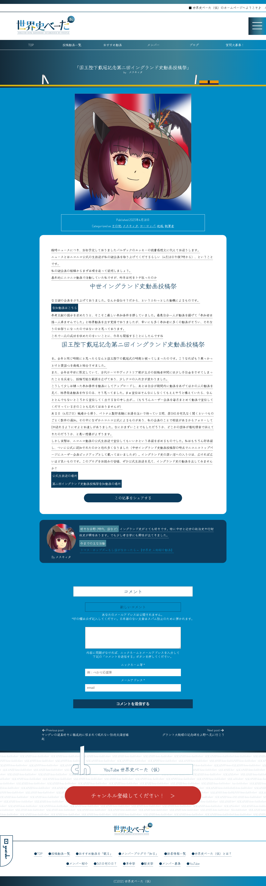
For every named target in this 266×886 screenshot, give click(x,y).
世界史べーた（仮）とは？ (213, 853)
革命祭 (130, 863)
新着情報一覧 (176, 853)
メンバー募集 (171, 863)
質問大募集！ (235, 44)
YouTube (194, 863)
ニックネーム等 (133, 664)
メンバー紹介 (78, 863)
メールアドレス (133, 680)
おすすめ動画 (112, 44)
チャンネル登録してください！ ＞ (133, 795)
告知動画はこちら (64, 307)
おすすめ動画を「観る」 (96, 853)
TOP (31, 44)
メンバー (153, 44)
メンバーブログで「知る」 (139, 853)
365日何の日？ (107, 863)
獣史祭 (148, 863)
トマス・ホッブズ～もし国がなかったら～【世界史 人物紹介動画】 (127, 550)
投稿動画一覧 (72, 44)
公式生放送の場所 (64, 475)
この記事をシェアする (133, 498)
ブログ (194, 44)
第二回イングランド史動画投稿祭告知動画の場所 (86, 483)
